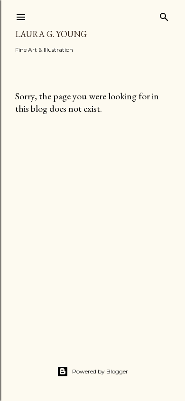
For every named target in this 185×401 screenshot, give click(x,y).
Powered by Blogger (100, 371)
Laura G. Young (51, 34)
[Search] (164, 15)
